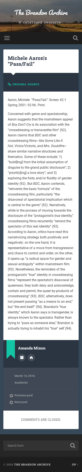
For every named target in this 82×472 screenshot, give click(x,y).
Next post (21, 402)
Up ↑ (75, 464)
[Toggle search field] (75, 38)
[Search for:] (41, 446)
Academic (21, 382)
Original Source (26, 84)
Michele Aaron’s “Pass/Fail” (27, 61)
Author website (31, 357)
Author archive (22, 357)
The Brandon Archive (41, 12)
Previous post (24, 395)
